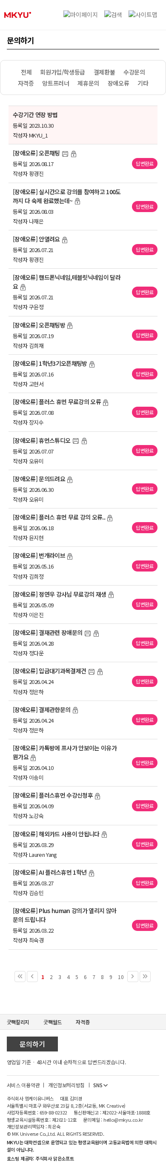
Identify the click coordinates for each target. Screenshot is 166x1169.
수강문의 (134, 72)
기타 (142, 83)
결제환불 (104, 72)
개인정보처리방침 (66, 1085)
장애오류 (118, 83)
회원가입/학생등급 (62, 72)
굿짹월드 (52, 1021)
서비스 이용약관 (23, 1085)
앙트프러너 (55, 83)
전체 (26, 72)
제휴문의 (88, 83)
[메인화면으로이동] (17, 15)
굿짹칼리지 (18, 1021)
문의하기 (32, 1044)
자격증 (26, 83)
